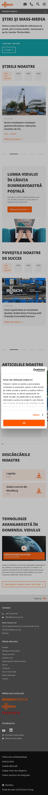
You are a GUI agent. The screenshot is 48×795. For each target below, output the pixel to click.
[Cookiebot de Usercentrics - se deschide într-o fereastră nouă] (34, 370)
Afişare (36, 415)
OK (24, 423)
